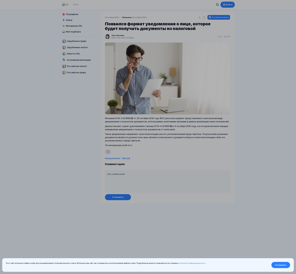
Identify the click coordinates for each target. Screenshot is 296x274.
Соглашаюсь (280, 265)
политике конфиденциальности (192, 263)
